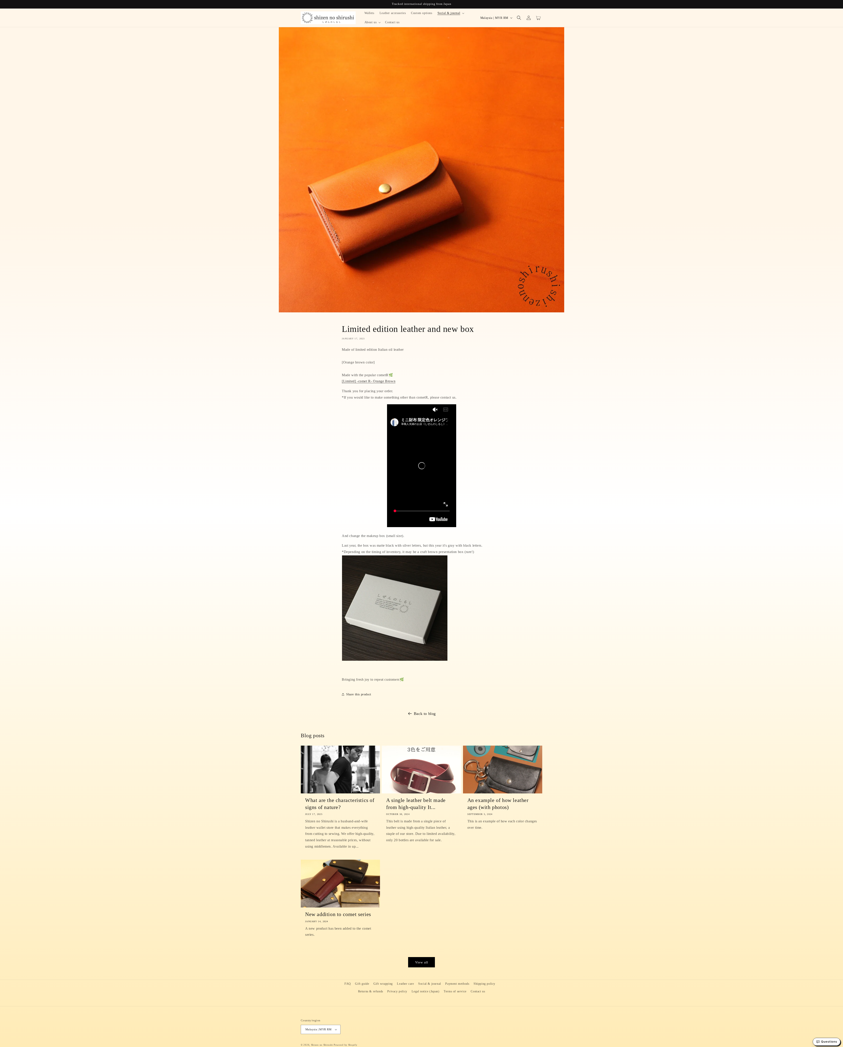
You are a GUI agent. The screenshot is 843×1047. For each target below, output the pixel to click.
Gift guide (362, 983)
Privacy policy (397, 991)
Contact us (478, 991)
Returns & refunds (370, 991)
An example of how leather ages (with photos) (498, 803)
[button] (450, 13)
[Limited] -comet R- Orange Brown (368, 381)
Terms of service (455, 991)
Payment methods (457, 983)
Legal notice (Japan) (426, 991)
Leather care (405, 983)
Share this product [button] (358, 694)
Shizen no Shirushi (322, 1044)
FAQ (347, 983)
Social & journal (429, 983)
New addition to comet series (338, 914)
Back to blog (425, 713)
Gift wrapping (383, 983)
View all (421, 962)
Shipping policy (484, 983)
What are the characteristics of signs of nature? (340, 803)
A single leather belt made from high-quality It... (416, 803)
